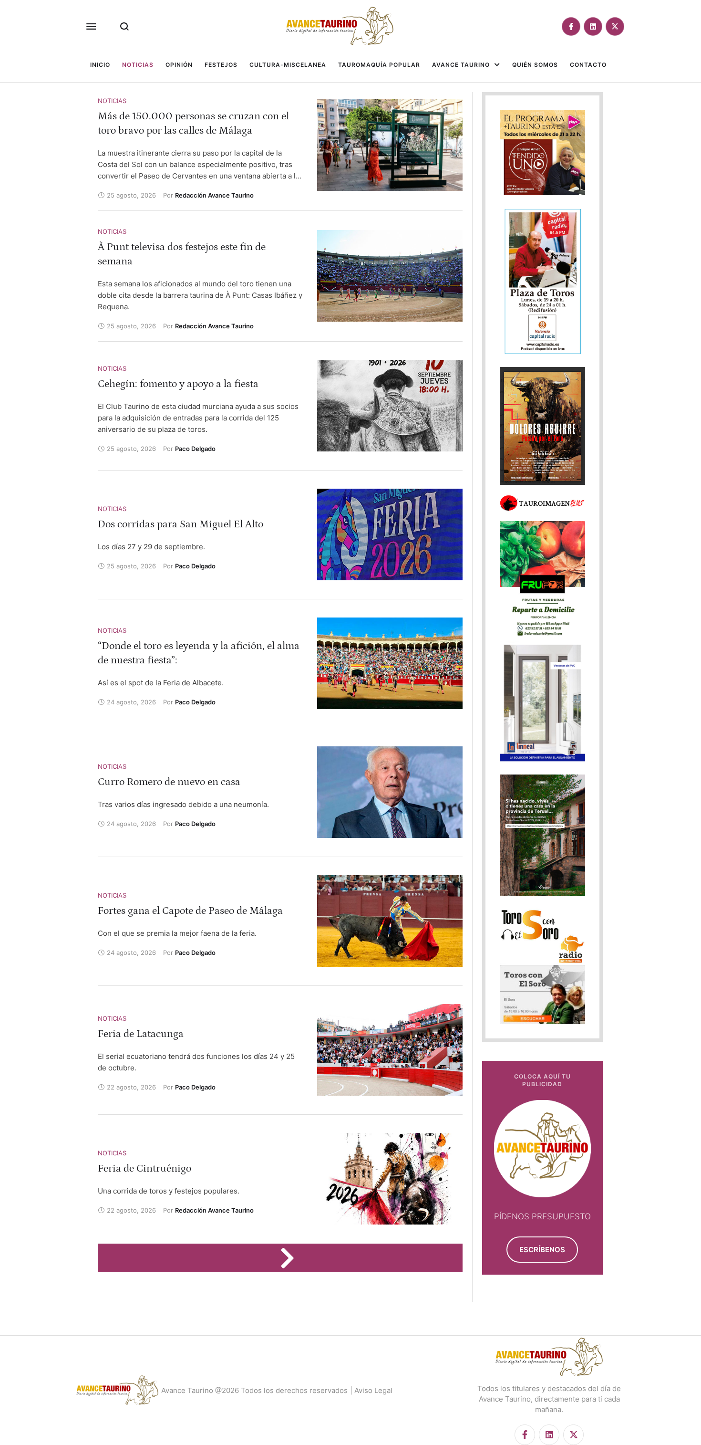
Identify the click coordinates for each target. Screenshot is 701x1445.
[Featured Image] (390, 145)
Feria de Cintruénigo (144, 1168)
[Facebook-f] (571, 26)
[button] (91, 26)
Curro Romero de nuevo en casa (169, 782)
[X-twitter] (615, 26)
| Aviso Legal (371, 1390)
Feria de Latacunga (141, 1034)
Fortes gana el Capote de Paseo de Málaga (190, 911)
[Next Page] (292, 1258)
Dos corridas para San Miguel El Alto (180, 524)
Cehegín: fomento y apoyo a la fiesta (178, 384)
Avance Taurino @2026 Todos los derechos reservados (254, 1390)
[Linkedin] (593, 26)
